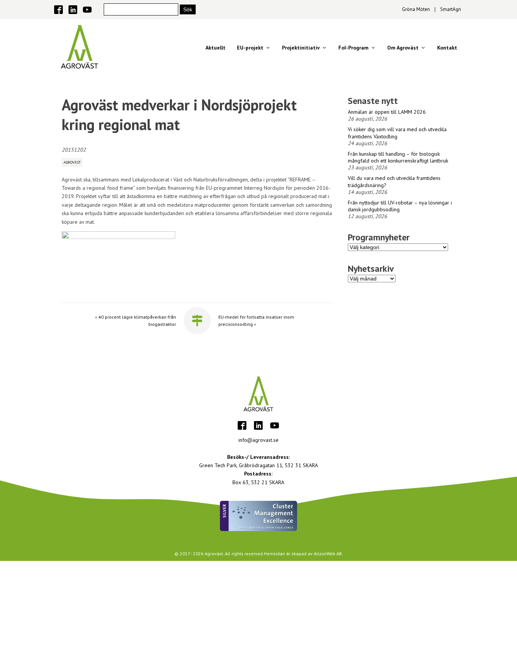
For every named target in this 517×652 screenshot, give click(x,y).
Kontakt (447, 47)
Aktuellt (216, 47)
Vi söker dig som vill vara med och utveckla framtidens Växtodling (397, 132)
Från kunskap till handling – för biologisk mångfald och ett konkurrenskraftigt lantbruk (398, 157)
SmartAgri (450, 9)
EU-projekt (250, 47)
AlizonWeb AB (328, 553)
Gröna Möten (416, 9)
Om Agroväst (403, 47)
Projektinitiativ (301, 47)
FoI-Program (353, 47)
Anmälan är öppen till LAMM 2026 (387, 111)
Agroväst (72, 162)
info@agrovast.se (258, 440)
